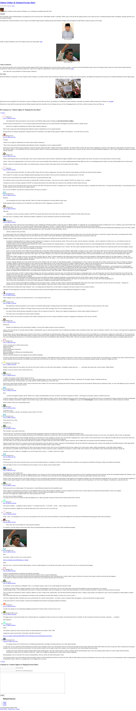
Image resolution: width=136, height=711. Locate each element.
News (9, 5)
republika (111, 101)
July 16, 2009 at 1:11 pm (9, 137)
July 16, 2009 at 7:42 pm (9, 222)
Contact (18, 709)
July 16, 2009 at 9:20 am (9, 118)
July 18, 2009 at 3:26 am (9, 408)
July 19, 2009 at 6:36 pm (9, 583)
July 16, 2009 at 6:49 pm (9, 208)
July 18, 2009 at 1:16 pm (9, 522)
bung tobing (9, 293)
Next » (3, 112)
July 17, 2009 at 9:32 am (9, 342)
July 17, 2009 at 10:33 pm (9, 390)
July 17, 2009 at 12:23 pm (9, 364)
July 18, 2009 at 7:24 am (9, 485)
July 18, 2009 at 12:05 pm (9, 503)
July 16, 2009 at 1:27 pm (9, 156)
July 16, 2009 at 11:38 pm (9, 303)
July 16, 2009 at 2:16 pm (9, 169)
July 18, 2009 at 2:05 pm (9, 570)
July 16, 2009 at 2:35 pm (9, 195)
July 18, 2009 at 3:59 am (9, 428)
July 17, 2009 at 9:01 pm (9, 375)
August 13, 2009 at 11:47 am (10, 641)
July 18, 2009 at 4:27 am (9, 457)
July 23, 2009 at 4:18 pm (9, 606)
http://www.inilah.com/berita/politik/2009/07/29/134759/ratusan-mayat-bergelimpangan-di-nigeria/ (27, 636)
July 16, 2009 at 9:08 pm (9, 295)
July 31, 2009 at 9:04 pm (9, 625)
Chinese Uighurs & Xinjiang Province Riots (17, 3)
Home (4, 702)
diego (7, 501)
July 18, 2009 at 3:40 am (9, 417)
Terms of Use (11, 709)
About (4, 703)
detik (41, 41)
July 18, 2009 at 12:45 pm (9, 514)
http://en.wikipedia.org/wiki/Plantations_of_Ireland (15, 560)
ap (103, 104)
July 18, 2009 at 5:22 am (9, 470)
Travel (4, 705)
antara (72, 68)
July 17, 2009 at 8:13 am (9, 322)
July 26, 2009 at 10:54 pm (9, 614)
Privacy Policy (3, 709)
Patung (13, 5)
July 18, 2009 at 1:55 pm (9, 551)
